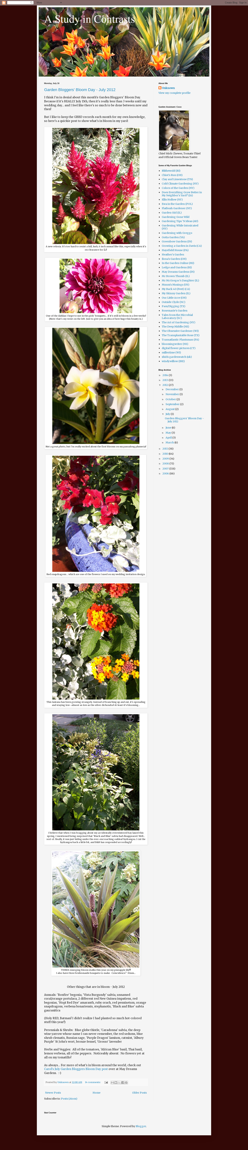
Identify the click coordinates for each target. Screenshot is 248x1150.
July (168, 414)
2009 (165, 458)
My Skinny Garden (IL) (176, 293)
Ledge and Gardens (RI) (177, 267)
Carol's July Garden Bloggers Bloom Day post (76, 1069)
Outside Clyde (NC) (173, 302)
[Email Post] (105, 1082)
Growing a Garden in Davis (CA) (182, 245)
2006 (165, 473)
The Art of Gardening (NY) (178, 322)
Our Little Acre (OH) (174, 297)
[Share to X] (119, 1082)
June (169, 427)
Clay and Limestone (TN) (177, 179)
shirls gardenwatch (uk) (177, 356)
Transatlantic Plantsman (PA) (180, 339)
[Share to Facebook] (123, 1082)
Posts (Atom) (69, 1098)
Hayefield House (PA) (175, 250)
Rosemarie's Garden (174, 310)
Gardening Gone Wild (175, 217)
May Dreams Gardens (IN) (178, 271)
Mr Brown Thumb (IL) (176, 276)
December (172, 389)
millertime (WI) (171, 352)
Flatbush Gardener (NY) (177, 208)
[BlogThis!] (116, 1082)
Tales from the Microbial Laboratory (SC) (177, 316)
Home (96, 1092)
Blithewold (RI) (171, 170)
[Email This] (112, 1082)
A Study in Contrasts (89, 18)
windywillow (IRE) (173, 361)
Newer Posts (53, 1092)
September (173, 404)
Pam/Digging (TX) (173, 306)
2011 (165, 448)
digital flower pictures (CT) (179, 348)
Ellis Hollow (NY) (172, 199)
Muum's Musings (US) (175, 284)
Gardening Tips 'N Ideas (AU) (180, 221)
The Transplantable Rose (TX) (181, 335)
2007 (165, 468)
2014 (165, 375)
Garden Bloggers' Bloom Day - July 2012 (79, 89)
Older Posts (139, 1092)
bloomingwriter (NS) (175, 344)
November (173, 394)
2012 (165, 385)
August (170, 409)
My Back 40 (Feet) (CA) (176, 289)
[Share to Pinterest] (126, 1082)
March (170, 442)
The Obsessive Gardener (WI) (180, 331)
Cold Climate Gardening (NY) (180, 183)
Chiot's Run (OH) (172, 175)
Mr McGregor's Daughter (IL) (180, 280)
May (169, 432)
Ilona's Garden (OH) (174, 259)
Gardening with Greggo (177, 233)
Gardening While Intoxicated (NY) (180, 227)
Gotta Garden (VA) (173, 237)
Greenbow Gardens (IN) (177, 241)
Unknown (168, 88)
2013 (165, 380)
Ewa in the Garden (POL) (177, 204)
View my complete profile (174, 93)
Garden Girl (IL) (172, 212)
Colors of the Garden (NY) (178, 188)
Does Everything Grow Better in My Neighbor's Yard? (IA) (182, 194)
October (171, 399)
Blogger (141, 1126)
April (169, 437)
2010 (165, 453)
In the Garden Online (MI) (178, 263)
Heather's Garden (173, 254)
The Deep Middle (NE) (175, 326)
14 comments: (93, 1082)
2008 (165, 463)
